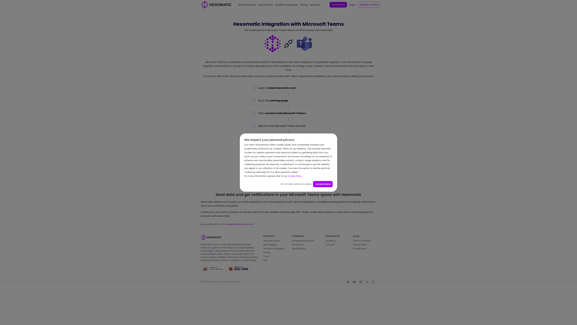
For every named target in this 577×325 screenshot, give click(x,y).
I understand (323, 184)
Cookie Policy (295, 176)
